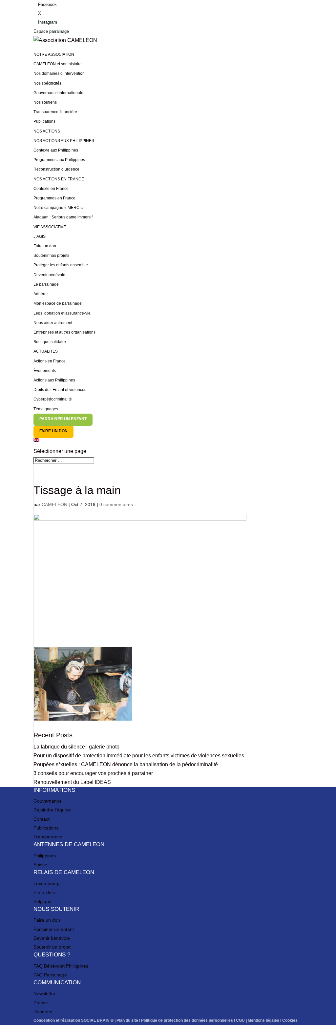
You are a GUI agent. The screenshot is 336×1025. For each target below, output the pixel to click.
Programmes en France (54, 198)
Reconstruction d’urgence (56, 169)
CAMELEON (54, 504)
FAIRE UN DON (53, 431)
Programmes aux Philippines (59, 159)
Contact (41, 819)
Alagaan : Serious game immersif (63, 217)
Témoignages (45, 409)
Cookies (290, 1020)
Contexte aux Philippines (55, 150)
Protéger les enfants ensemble (60, 265)
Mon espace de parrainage (57, 303)
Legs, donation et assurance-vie (62, 313)
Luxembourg (46, 883)
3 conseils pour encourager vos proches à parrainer (93, 773)
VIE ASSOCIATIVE (49, 227)
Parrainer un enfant (53, 929)
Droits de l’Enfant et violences (59, 389)
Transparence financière (55, 112)
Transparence (47, 836)
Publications (44, 121)
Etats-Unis (44, 892)
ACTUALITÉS (45, 351)
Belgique (42, 901)
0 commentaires (116, 504)
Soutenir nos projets (51, 255)
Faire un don (44, 246)
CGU (240, 1020)
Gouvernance (47, 801)
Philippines (44, 855)
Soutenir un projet (52, 947)
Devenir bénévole (49, 275)
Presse (40, 1002)
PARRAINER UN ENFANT (63, 419)
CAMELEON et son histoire (57, 64)
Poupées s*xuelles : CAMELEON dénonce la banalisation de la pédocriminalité (125, 764)
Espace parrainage (51, 31)
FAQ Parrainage (50, 974)
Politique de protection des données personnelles (187, 1020)
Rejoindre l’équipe (52, 809)
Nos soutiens (45, 102)
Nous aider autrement (52, 322)
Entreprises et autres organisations (64, 332)
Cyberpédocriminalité (52, 399)
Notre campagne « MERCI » (58, 207)
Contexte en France (51, 188)
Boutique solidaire (49, 341)
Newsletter (44, 993)
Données (42, 1011)
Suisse (40, 864)
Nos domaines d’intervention (59, 73)
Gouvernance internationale (58, 93)
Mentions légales (263, 1020)
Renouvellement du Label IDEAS (72, 782)
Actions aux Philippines (54, 380)
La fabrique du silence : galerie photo (76, 746)
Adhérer (40, 294)
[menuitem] (167, 442)
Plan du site (127, 1020)
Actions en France (49, 361)
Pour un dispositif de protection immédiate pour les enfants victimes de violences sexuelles (138, 755)
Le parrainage (46, 284)
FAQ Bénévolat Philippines (60, 966)
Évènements (44, 370)
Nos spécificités (47, 83)
